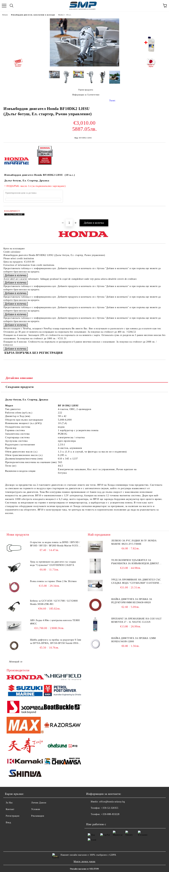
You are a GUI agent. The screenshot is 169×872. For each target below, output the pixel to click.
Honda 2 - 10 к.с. (65, 15)
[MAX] (25, 725)
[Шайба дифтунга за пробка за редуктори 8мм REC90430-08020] (95, 605)
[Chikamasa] (62, 762)
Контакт (10, 809)
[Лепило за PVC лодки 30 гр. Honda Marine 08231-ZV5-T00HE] (95, 546)
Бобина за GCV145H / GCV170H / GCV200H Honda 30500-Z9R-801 (54, 602)
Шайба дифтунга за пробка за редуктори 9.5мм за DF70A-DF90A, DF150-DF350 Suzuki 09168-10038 (55, 642)
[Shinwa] (25, 774)
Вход (8, 822)
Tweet (112, 100)
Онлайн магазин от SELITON (84, 869)
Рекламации (37, 816)
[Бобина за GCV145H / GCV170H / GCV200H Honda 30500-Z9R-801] (14, 606)
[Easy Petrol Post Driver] (62, 691)
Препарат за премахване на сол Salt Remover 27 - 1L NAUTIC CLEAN (136, 620)
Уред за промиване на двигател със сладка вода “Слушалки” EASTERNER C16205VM (136, 581)
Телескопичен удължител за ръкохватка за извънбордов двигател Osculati (136, 562)
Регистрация (12, 816)
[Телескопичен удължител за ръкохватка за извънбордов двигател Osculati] (95, 566)
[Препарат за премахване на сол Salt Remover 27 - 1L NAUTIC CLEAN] (95, 624)
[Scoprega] (25, 707)
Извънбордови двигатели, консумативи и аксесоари (33, 15)
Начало (5, 15)
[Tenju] (25, 745)
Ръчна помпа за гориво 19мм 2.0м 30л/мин (53, 581)
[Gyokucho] (62, 725)
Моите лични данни (84, 861)
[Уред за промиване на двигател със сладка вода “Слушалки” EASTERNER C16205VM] (95, 585)
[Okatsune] (62, 746)
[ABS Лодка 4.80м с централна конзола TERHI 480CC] (14, 626)
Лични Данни (38, 802)
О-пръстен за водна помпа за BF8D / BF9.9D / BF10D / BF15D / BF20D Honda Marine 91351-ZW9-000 (55, 544)
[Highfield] (62, 678)
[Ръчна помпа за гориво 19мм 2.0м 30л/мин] (14, 587)
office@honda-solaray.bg (112, 801)
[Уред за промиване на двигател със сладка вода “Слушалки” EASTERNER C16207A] (14, 567)
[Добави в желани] (160, 212)
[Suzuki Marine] (25, 691)
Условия (35, 809)
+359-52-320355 (109, 808)
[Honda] (25, 678)
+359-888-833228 (110, 814)
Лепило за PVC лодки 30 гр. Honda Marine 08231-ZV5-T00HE (133, 542)
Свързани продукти (20, 386)
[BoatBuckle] (62, 707)
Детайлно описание (19, 378)
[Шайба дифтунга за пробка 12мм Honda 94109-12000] (95, 644)
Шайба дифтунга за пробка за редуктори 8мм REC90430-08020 (131, 601)
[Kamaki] (25, 761)
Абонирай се (15, 661)
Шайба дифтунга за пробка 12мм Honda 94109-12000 (133, 640)
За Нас (9, 802)
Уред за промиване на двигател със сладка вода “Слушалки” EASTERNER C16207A (53, 563)
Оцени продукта (85, 90)
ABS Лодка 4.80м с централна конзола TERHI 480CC (55, 622)
